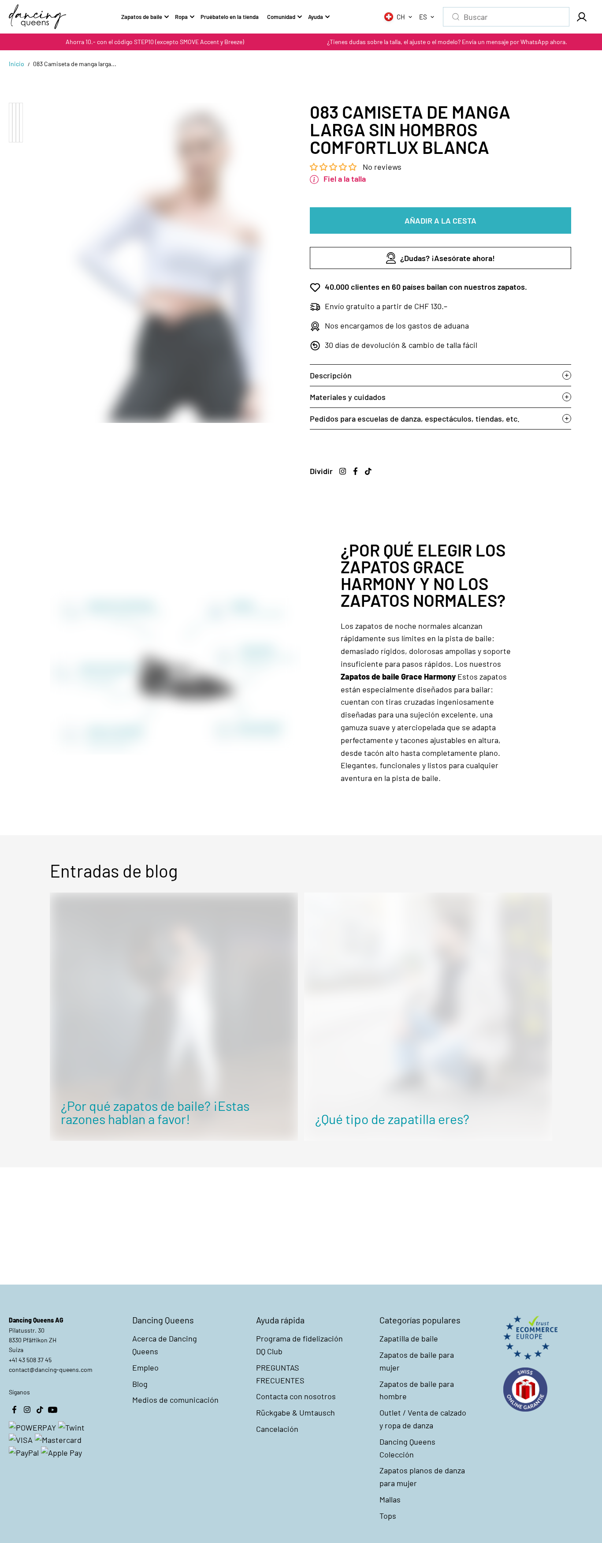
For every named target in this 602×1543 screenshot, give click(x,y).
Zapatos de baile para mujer (416, 1361)
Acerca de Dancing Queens (164, 1345)
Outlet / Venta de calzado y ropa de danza (422, 1419)
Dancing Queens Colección (407, 1448)
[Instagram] (342, 471)
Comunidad (281, 16)
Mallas (390, 1499)
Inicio (16, 63)
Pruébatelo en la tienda (230, 16)
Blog (140, 1384)
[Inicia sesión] (581, 16)
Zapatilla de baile (408, 1338)
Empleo (145, 1367)
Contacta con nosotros (296, 1396)
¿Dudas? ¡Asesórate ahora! (447, 258)
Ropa (181, 16)
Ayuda (315, 16)
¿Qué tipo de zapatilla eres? (392, 1119)
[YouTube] (52, 1409)
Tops (387, 1516)
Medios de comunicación (175, 1400)
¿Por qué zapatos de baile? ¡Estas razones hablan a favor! (155, 1112)
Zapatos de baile (141, 16)
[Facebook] (355, 471)
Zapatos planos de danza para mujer (422, 1476)
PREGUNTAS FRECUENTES (280, 1374)
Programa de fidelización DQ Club (299, 1345)
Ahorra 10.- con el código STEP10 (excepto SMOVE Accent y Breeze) (155, 41)
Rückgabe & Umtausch (295, 1412)
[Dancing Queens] (37, 16)
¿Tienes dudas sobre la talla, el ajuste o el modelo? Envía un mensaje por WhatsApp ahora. (447, 41)
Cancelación (277, 1429)
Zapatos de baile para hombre (416, 1390)
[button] (334, 167)
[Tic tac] (368, 471)
